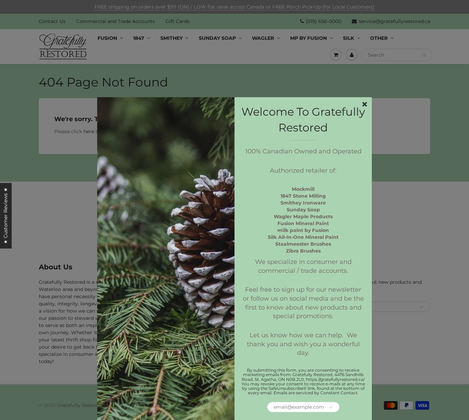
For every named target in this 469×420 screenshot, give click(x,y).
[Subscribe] (331, 407)
